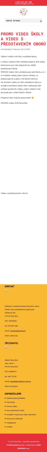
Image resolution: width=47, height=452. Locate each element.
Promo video (12, 406)
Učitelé (9, 427)
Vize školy (11, 402)
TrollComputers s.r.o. (15, 445)
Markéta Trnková (12, 49)
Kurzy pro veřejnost (15, 419)
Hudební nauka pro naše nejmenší (21, 415)
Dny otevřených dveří (15, 410)
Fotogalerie (11, 423)
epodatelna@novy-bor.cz (20, 381)
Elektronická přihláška (16, 398)
